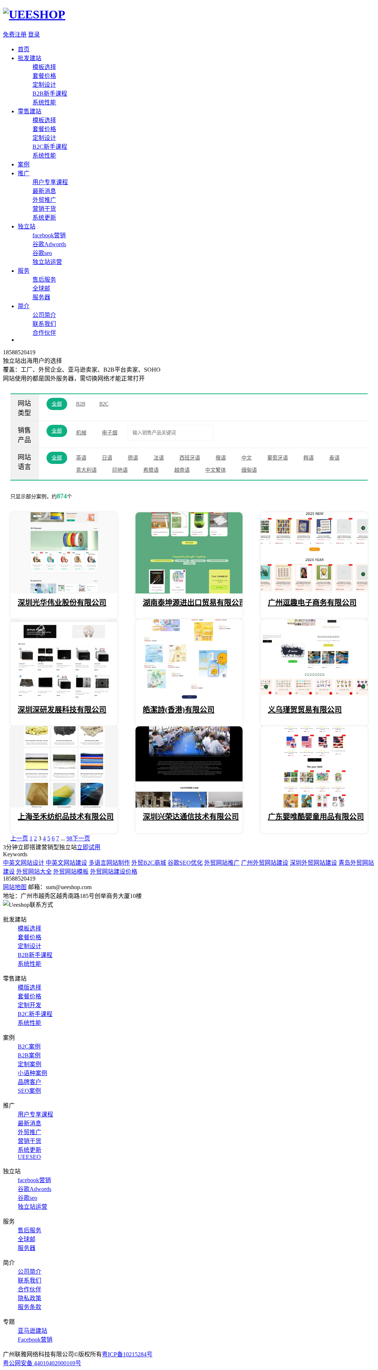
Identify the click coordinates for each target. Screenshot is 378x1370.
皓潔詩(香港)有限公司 (178, 710)
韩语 (308, 458)
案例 (24, 164)
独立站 (26, 226)
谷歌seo (42, 253)
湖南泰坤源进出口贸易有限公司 (194, 603)
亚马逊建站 (32, 1331)
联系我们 (44, 324)
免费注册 (15, 34)
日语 (107, 458)
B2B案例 (29, 1055)
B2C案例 (29, 1046)
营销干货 (44, 209)
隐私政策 (29, 1298)
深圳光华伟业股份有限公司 (62, 603)
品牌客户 (29, 1082)
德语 (133, 458)
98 (69, 838)
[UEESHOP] (34, 14)
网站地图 (15, 887)
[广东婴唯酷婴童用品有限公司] (314, 805)
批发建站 (29, 58)
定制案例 (29, 1064)
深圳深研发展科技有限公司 (62, 710)
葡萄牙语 (277, 458)
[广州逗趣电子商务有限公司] (314, 591)
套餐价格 (44, 76)
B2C (104, 404)
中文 (246, 458)
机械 (81, 433)
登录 (34, 34)
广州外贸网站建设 (264, 863)
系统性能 (44, 102)
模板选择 (44, 67)
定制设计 (44, 85)
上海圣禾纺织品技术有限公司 (66, 817)
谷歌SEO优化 (185, 863)
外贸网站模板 (71, 871)
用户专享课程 (50, 182)
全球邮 (41, 288)
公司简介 (44, 315)
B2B (80, 404)
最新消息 (44, 191)
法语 (159, 458)
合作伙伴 (44, 333)
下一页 (81, 838)
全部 (57, 404)
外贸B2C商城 (148, 863)
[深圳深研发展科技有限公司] (63, 698)
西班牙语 (189, 458)
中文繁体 (215, 470)
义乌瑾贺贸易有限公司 (305, 710)
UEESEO (29, 1157)
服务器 (41, 297)
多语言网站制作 (109, 863)
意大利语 (86, 470)
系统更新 (44, 217)
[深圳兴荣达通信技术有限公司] (189, 805)
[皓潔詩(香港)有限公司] (189, 698)
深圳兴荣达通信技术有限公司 (191, 817)
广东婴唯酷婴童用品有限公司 (316, 817)
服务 (24, 271)
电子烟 (109, 433)
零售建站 (29, 111)
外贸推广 (44, 200)
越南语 (182, 470)
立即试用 (88, 847)
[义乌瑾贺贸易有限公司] (314, 698)
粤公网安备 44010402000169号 (42, 1363)
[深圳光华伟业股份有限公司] (63, 591)
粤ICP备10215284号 (127, 1354)
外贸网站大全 (34, 871)
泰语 (334, 458)
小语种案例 (32, 1073)
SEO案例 (29, 1091)
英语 (81, 458)
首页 (24, 49)
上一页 (19, 838)
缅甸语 (249, 470)
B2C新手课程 (49, 147)
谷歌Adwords (49, 244)
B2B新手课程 (49, 93)
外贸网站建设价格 (113, 871)
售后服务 (44, 279)
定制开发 (29, 1005)
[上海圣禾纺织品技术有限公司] (63, 805)
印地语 (120, 470)
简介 (24, 306)
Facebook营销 (35, 1339)
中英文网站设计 (23, 863)
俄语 (221, 458)
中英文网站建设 (66, 863)
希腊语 (151, 470)
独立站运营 (47, 262)
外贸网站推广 (222, 863)
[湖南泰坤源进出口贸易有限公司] (189, 591)
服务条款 (29, 1307)
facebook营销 (49, 235)
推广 (24, 173)
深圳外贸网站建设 (313, 863)
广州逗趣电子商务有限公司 (312, 603)
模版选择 (29, 987)
